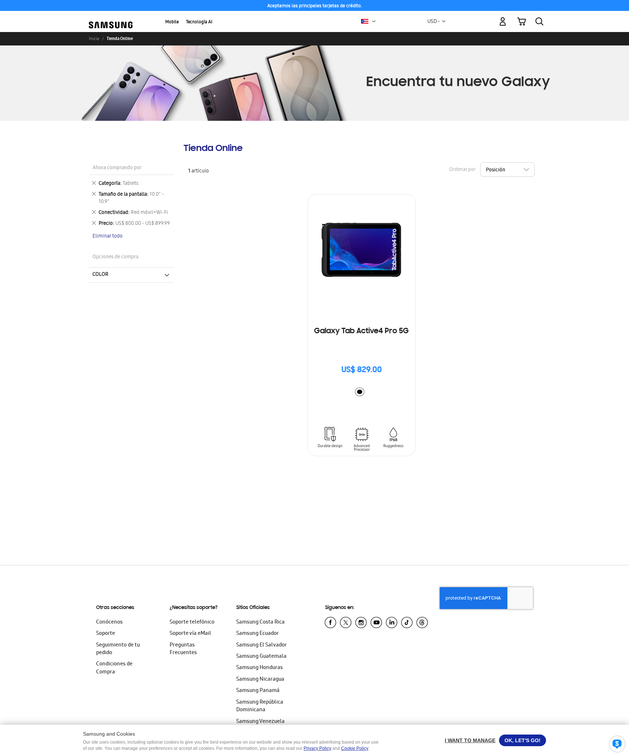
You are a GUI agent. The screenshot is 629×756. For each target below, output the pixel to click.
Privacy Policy (317, 748)
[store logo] (110, 17)
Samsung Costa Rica (260, 622)
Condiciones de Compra (114, 668)
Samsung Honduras (259, 668)
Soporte (105, 633)
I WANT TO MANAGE (470, 740)
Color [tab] (100, 275)
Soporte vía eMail (190, 633)
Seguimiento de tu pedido (118, 649)
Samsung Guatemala (261, 656)
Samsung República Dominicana (259, 706)
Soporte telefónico (192, 622)
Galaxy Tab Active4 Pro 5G (361, 331)
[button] (374, 21)
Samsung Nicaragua (260, 679)
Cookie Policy (354, 748)
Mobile (172, 22)
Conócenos (109, 622)
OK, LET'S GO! (523, 740)
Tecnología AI (199, 22)
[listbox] (361, 392)
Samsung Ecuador (257, 633)
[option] (359, 391)
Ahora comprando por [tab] (117, 168)
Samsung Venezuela (260, 721)
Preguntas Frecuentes (183, 649)
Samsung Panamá (258, 691)
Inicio (94, 38)
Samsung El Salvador (261, 645)
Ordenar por (462, 170)
